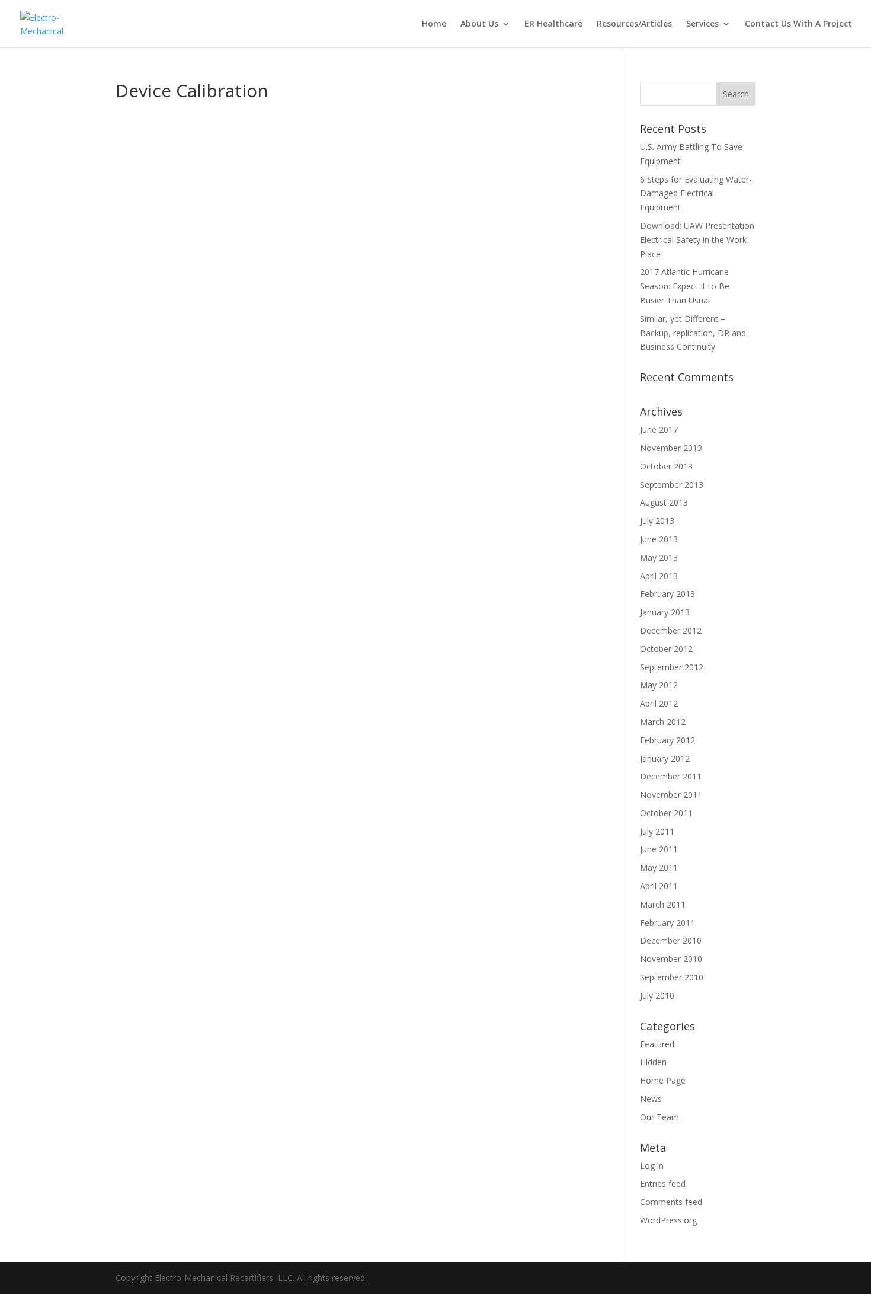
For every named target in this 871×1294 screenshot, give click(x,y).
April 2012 (659, 703)
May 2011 (659, 867)
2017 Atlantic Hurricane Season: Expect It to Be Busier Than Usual (684, 286)
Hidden (653, 1062)
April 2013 (659, 575)
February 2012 (667, 740)
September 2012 (671, 667)
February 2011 (667, 922)
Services (702, 24)
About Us (479, 24)
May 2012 (659, 685)
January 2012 (665, 758)
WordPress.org (668, 1220)
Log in (652, 1165)
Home (434, 24)
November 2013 (671, 447)
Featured (657, 1044)
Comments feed (671, 1201)
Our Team (659, 1117)
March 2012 (663, 721)
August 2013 (664, 502)
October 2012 (666, 648)
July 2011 (657, 831)
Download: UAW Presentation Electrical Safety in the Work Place (697, 240)
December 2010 (671, 940)
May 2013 (659, 557)
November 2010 (671, 958)
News (651, 1098)
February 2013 (667, 593)
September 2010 (671, 977)
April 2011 (659, 886)
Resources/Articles (634, 24)
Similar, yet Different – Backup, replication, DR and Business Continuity (693, 333)
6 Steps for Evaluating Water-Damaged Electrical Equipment (696, 193)
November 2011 (671, 794)
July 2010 (657, 995)
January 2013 (665, 612)
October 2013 (666, 466)
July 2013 (657, 520)
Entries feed (663, 1183)
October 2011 (666, 813)
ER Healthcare (553, 24)
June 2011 (659, 849)
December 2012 (671, 630)
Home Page (663, 1080)
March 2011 (663, 904)
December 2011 (671, 776)
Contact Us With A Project (798, 24)
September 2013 (671, 484)
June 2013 (659, 539)
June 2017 (659, 429)
